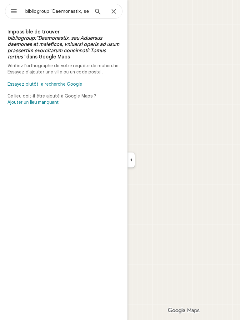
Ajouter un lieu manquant (33, 102)
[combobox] (57, 11)
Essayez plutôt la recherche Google (45, 84)
